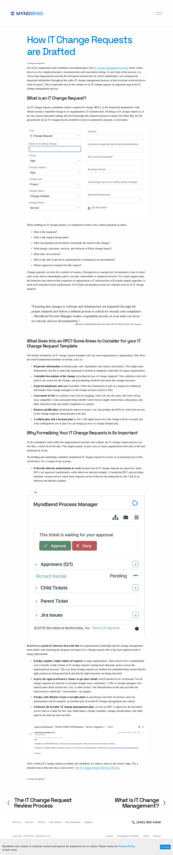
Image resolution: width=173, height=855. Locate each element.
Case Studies (55, 822)
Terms (146, 836)
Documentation (73, 822)
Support (88, 822)
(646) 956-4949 (149, 822)
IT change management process (110, 67)
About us (16, 822)
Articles (41, 822)
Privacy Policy (127, 846)
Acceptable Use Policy (128, 836)
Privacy (157, 836)
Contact (109, 836)
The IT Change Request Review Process (97, 767)
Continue (165, 847)
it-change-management (36, 63)
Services (29, 822)
